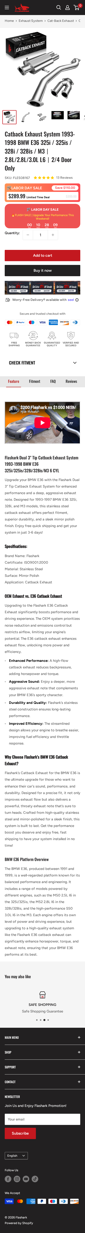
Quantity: (12, 233)
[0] (76, 7)
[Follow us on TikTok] (35, 1179)
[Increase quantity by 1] (53, 235)
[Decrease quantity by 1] (28, 235)
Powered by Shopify (19, 1223)
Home (9, 21)
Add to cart (42, 255)
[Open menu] (7, 7)
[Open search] (58, 7)
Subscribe (20, 1133)
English (12, 1155)
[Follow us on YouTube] (26, 1179)
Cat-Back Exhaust (60, 21)
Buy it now (43, 270)
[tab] (13, 381)
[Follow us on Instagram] (17, 1179)
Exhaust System (31, 21)
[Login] (67, 7)
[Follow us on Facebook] (8, 1179)
